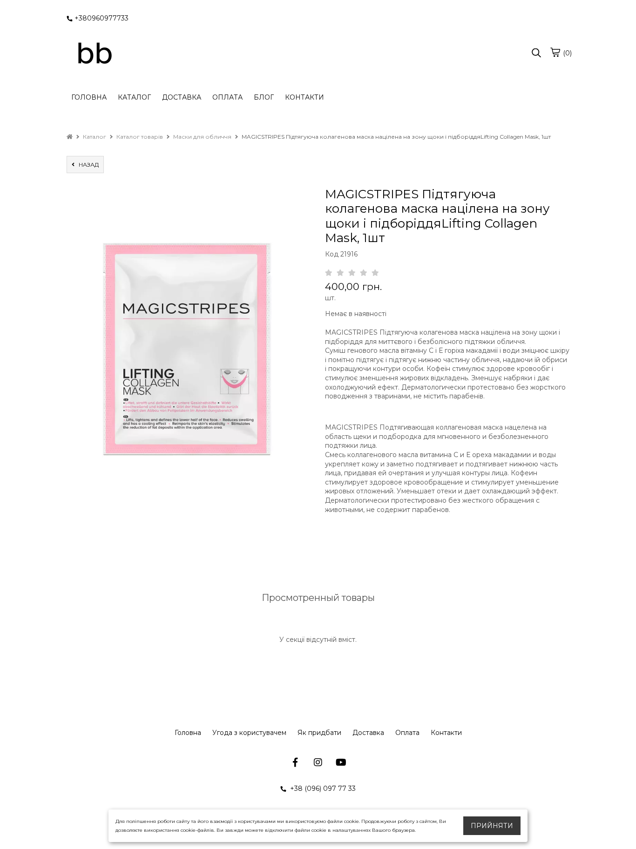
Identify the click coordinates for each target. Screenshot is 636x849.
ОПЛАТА (227, 97)
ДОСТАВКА (181, 97)
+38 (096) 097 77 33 (322, 788)
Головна (188, 732)
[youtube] (341, 762)
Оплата (407, 732)
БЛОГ (264, 97)
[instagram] (318, 762)
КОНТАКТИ (304, 97)
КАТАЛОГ (134, 97)
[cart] (555, 52)
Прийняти (492, 826)
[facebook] (295, 762)
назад (86, 164)
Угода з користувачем (249, 732)
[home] (70, 136)
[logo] (94, 53)
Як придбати (319, 732)
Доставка (368, 732)
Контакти (446, 732)
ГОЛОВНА (89, 97)
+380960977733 (101, 18)
